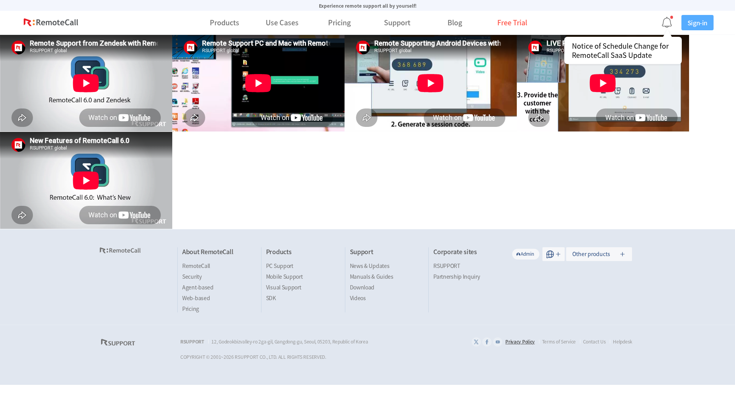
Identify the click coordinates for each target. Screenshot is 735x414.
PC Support (279, 265)
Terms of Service (559, 341)
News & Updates (370, 265)
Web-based (196, 298)
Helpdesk (622, 341)
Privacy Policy (520, 341)
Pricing (339, 22)
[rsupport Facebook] (487, 342)
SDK (271, 298)
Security (192, 276)
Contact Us (594, 341)
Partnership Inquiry (456, 276)
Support (397, 22)
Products (224, 22)
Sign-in (697, 22)
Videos (358, 298)
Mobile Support (284, 276)
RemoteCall (196, 265)
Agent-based (198, 287)
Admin (527, 253)
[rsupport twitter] (476, 342)
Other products (591, 254)
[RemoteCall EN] (51, 23)
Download (362, 287)
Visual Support (283, 287)
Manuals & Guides (372, 276)
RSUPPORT (446, 265)
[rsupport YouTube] (497, 342)
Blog (455, 22)
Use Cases (282, 22)
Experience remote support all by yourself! (367, 5)
